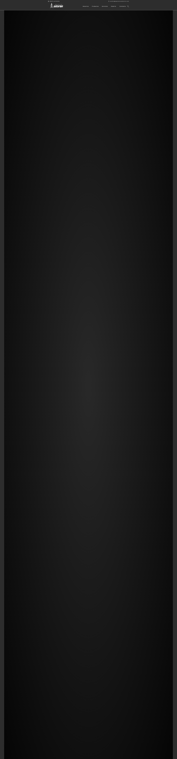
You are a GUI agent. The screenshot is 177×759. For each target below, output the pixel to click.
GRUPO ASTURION (55, 1)
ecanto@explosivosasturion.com (119, 1)
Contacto (122, 6)
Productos (95, 6)
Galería (113, 6)
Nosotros (86, 6)
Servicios (105, 6)
